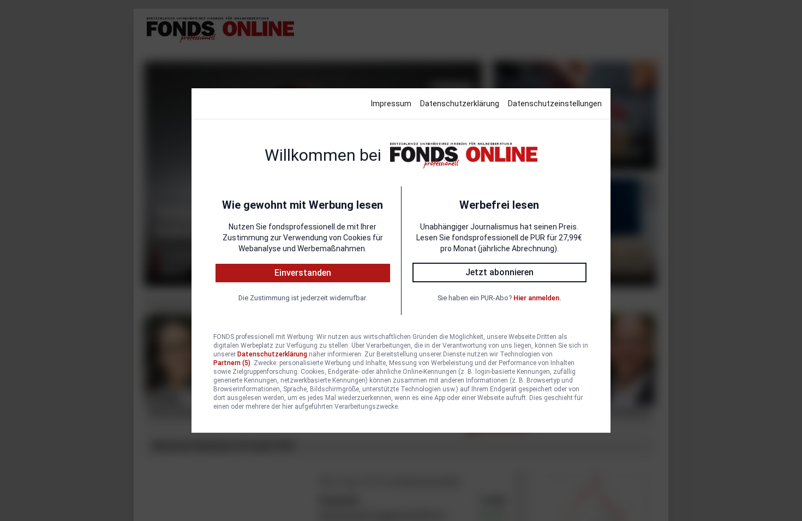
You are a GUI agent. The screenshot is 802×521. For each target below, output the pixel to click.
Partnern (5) (231, 363)
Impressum (391, 103)
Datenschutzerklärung (459, 103)
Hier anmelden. (537, 298)
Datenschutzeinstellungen (555, 103)
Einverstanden (302, 273)
